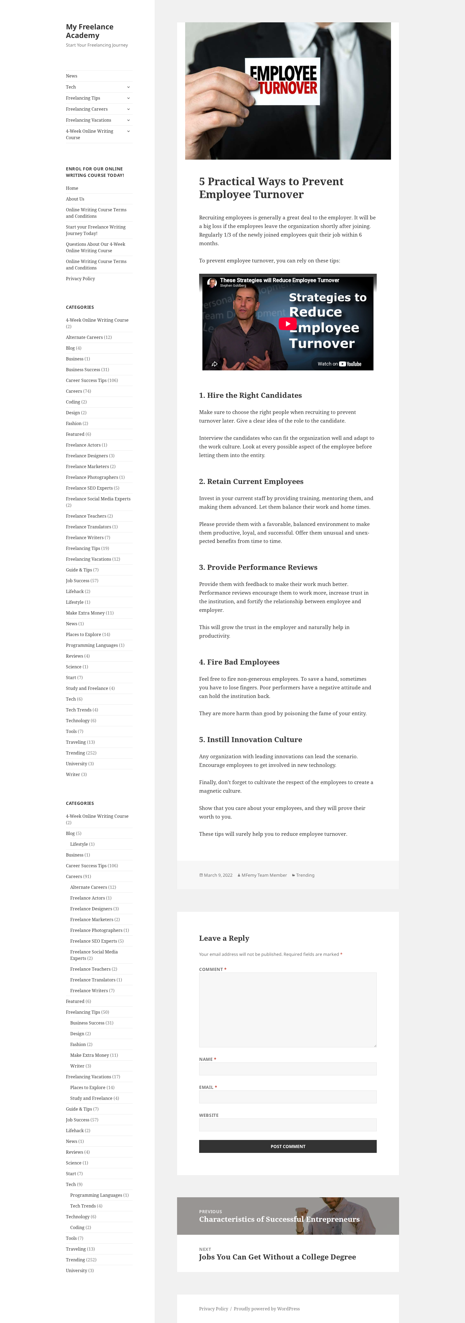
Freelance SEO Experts (89, 488)
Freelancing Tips (83, 98)
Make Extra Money (85, 613)
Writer (73, 774)
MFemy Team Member (264, 875)
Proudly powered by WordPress (267, 1309)
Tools (71, 731)
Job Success (77, 581)
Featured (75, 434)
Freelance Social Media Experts (98, 499)
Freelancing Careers (87, 109)
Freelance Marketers (87, 466)
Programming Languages (92, 645)
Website (209, 1115)
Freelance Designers (87, 456)
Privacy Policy (80, 279)
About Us (75, 199)
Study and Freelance (87, 688)
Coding (73, 402)
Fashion (74, 423)
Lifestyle (75, 602)
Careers (74, 391)
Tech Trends (78, 710)
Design (73, 413)
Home (72, 188)
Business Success (83, 370)
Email (208, 1087)
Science (74, 667)
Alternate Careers (84, 337)
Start (71, 677)
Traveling (76, 742)
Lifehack (75, 591)
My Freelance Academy (90, 31)
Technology (78, 721)
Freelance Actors (83, 445)
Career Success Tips (86, 380)
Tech (71, 87)
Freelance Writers (85, 538)
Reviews (74, 656)
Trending (75, 753)
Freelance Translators (88, 527)
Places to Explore (83, 634)
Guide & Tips (79, 570)
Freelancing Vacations (88, 120)
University (76, 764)
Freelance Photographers (92, 477)
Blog (70, 348)
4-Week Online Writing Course (89, 134)
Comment (213, 969)
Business (74, 359)
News (71, 76)
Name (208, 1059)
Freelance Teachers (86, 516)
